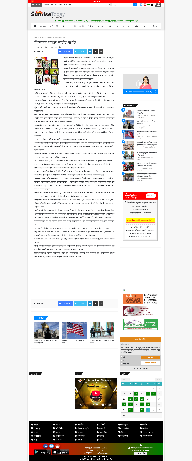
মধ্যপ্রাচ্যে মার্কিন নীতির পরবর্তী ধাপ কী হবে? (57, 5)
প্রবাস (58, 432)
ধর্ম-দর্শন (102, 424)
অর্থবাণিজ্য (81, 436)
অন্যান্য (102, 440)
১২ (136, 399)
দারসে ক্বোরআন (148, 432)
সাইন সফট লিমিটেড (105, 459)
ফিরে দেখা (59, 440)
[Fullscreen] (155, 91)
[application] (140, 84)
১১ (130, 399)
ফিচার (123, 432)
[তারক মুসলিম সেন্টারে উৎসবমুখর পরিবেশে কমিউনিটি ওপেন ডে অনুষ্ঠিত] (128, 177)
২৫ (130, 410)
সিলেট (36, 432)
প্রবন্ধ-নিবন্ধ (125, 428)
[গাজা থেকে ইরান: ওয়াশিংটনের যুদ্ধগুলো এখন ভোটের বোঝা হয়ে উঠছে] (128, 166)
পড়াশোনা (124, 436)
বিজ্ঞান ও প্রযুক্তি (83, 428)
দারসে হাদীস (147, 436)
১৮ (130, 404)
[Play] (126, 91)
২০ (142, 404)
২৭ (142, 410)
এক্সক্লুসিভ (43, 38)
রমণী (145, 424)
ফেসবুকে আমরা (34, 374)
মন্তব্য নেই (126, 364)
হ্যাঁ (124, 357)
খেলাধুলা (124, 424)
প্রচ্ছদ (36, 424)
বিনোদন (80, 432)
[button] (140, 84)
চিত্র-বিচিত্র (103, 432)
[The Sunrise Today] (48, 14)
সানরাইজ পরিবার (140, 453)
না (123, 360)
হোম (37, 38)
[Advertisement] (118, 12)
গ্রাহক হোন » (151, 196)
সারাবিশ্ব (81, 424)
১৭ (124, 404)
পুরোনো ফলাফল (150, 363)
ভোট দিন (150, 358)
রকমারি (102, 428)
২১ (148, 404)
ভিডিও (101, 436)
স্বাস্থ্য (35, 440)
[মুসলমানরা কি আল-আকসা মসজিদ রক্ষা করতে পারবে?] (46, 330)
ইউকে (58, 424)
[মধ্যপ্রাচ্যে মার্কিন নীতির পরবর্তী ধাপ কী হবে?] (74, 330)
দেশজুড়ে (37, 428)
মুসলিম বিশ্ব (60, 436)
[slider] (138, 91)
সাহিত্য (145, 428)
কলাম (80, 440)
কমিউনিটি (59, 428)
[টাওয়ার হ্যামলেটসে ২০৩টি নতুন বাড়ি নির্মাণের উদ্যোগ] (128, 113)
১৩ (142, 399)
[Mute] (151, 91)
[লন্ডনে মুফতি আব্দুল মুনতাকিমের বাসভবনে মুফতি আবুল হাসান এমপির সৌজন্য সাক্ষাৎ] (128, 145)
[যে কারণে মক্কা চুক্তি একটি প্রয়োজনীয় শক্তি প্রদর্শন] (102, 330)
